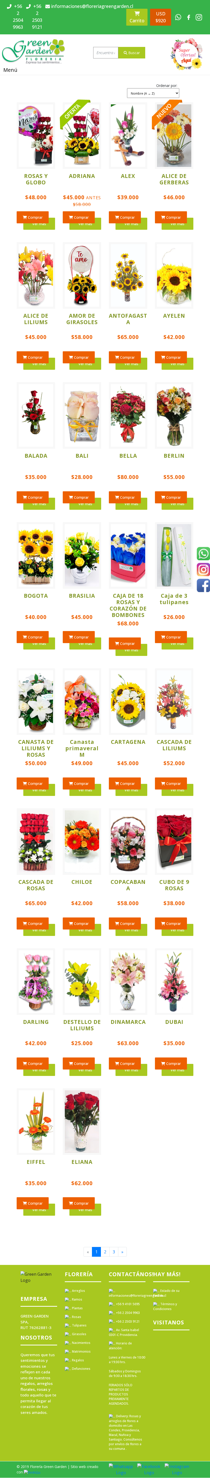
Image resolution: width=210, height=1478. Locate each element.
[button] (153, 90)
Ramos (76, 1299)
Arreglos (78, 1291)
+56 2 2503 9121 (127, 1321)
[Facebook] (203, 586)
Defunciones (80, 1368)
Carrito (137, 20)
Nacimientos (80, 1343)
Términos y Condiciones (165, 1306)
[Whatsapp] (203, 554)
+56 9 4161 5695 (127, 1304)
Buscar (133, 52)
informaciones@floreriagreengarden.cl (137, 1295)
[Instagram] (203, 570)
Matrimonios (81, 1351)
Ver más (39, 223)
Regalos (77, 1360)
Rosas (76, 1317)
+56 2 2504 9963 (127, 1313)
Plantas (77, 1308)
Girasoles (78, 1334)
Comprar (35, 217)
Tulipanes (79, 1325)
